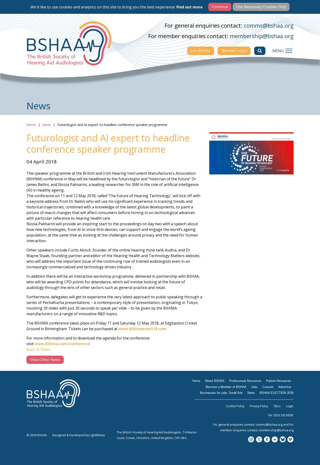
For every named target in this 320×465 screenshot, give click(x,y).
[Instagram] (251, 439)
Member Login (234, 50)
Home (31, 124)
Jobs (254, 387)
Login (290, 406)
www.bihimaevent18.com (142, 328)
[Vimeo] (290, 439)
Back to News (38, 349)
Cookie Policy (235, 406)
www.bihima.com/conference (62, 343)
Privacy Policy (259, 406)
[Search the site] (259, 51)
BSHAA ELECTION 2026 (277, 393)
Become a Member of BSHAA (226, 387)
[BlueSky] (283, 439)
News (46, 124)
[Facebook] (267, 439)
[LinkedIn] (275, 439)
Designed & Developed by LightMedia (78, 435)
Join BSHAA (201, 50)
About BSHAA (214, 381)
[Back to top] (306, 451)
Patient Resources (278, 381)
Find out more (189, 7)
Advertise (284, 387)
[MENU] (289, 51)
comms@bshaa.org (269, 25)
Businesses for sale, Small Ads (221, 393)
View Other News (45, 359)
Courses (268, 387)
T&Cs (277, 406)
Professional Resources (245, 381)
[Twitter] (259, 439)
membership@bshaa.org (262, 36)
